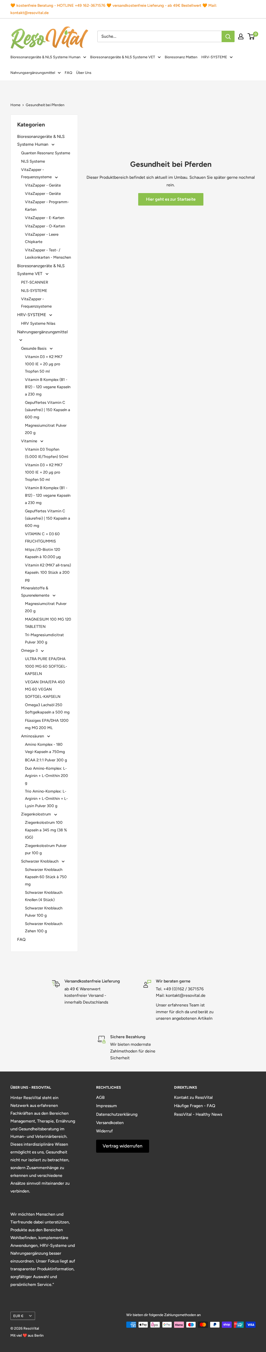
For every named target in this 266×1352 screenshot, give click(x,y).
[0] (251, 36)
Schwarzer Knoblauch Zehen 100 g (43, 927)
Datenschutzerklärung (116, 1114)
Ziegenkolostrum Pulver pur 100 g (45, 849)
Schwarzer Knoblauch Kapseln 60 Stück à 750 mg (46, 877)
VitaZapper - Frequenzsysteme (37, 173)
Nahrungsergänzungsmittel (32, 73)
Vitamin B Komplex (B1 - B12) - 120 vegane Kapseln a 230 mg (47, 387)
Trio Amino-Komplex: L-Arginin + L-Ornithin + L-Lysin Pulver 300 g (46, 798)
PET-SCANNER (34, 282)
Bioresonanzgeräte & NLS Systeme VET (122, 57)
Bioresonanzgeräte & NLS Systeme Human (45, 57)
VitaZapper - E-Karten (44, 217)
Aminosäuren (33, 736)
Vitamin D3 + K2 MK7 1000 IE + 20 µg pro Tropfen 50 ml (43, 364)
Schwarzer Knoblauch (40, 861)
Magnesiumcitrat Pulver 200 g (45, 429)
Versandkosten (110, 1122)
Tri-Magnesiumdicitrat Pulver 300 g (44, 639)
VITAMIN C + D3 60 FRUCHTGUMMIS (42, 538)
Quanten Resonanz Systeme (45, 153)
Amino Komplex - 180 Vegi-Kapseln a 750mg (45, 748)
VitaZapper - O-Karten (45, 226)
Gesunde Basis (34, 348)
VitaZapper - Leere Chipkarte (41, 238)
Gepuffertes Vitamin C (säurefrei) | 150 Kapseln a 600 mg (47, 409)
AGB (100, 1097)
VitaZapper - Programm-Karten (47, 206)
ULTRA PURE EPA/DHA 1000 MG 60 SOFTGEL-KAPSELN (46, 666)
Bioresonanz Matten (181, 57)
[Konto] (240, 36)
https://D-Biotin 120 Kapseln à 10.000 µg (43, 553)
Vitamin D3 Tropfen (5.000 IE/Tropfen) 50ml (46, 453)
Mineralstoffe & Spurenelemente (35, 592)
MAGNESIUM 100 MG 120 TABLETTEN (48, 623)
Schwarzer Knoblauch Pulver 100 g (43, 912)
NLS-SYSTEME (34, 290)
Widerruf (104, 1130)
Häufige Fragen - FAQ (194, 1105)
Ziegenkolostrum (36, 814)
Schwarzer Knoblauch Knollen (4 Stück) (43, 896)
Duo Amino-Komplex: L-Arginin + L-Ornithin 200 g (46, 775)
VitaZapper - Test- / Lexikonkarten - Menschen (48, 254)
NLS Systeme (33, 161)
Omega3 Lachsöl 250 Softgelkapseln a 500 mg (47, 709)
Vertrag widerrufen (122, 1146)
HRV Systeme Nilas (38, 323)
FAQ (68, 73)
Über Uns (83, 73)
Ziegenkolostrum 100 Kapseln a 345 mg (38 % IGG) (46, 829)
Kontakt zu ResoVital (193, 1097)
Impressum (106, 1105)
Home (15, 105)
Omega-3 (30, 650)
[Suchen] (228, 36)
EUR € (18, 1316)
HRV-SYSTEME (214, 57)
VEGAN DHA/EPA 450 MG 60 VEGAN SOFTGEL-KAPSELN (45, 689)
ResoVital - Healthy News (198, 1114)
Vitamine (29, 441)
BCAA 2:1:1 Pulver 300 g (46, 760)
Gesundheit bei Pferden (45, 105)
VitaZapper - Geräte (43, 185)
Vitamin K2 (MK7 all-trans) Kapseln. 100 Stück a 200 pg (48, 572)
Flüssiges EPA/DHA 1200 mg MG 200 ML (47, 724)
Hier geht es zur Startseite (171, 199)
